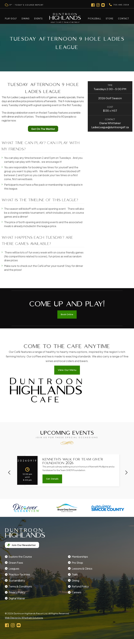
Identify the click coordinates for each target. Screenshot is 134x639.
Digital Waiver (17, 598)
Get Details (52, 478)
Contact (123, 18)
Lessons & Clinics (82, 568)
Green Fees (16, 562)
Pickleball (94, 18)
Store (109, 18)
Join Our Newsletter (24, 544)
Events (38, 18)
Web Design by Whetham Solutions (24, 617)
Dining (26, 18)
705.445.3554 (121, 5)
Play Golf (11, 18)
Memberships (80, 556)
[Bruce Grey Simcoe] (67, 508)
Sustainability (17, 580)
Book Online (67, 314)
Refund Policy (80, 586)
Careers (76, 592)
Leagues (14, 568)
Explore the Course (20, 556)
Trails (75, 574)
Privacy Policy (17, 592)
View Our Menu (67, 370)
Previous (9, 472)
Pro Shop (77, 562)
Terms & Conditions (20, 586)
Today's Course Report (29, 5)
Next (126, 472)
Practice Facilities (19, 574)
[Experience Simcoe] (108, 508)
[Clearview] (26, 508)
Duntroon (65, 18)
